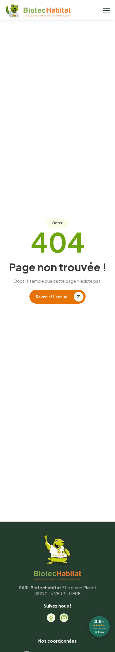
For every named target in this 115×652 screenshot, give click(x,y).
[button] (106, 10)
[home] (40, 10)
